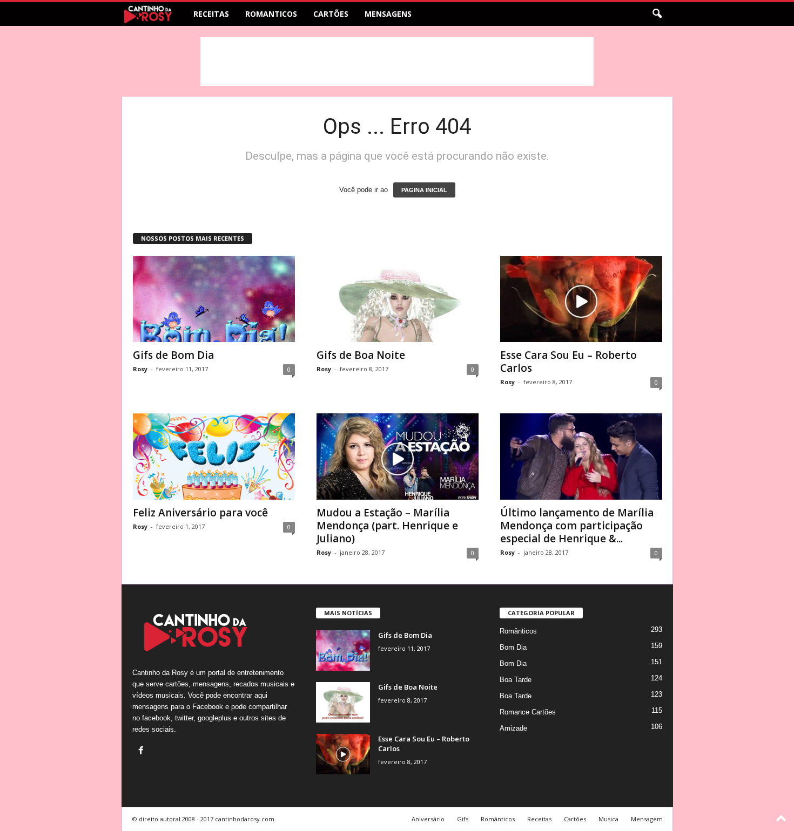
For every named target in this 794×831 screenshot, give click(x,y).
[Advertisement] (397, 61)
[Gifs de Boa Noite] (398, 299)
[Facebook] (142, 751)
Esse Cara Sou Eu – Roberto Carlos (568, 361)
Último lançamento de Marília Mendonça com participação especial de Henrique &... (577, 526)
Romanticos (271, 14)
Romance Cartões (528, 712)
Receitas (211, 14)
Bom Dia (513, 647)
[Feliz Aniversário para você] (214, 456)
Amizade (513, 728)
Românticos (518, 631)
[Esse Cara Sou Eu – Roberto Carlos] (581, 299)
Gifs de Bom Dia (173, 355)
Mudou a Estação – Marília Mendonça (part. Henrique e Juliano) (387, 526)
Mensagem (647, 819)
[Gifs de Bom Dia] (214, 299)
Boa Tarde (515, 680)
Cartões (330, 14)
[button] (657, 14)
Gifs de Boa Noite (361, 355)
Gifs (462, 819)
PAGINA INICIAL (424, 190)
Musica (608, 819)
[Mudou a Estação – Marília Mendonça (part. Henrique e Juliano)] (398, 456)
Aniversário (428, 819)
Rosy (140, 369)
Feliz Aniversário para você (200, 513)
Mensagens (388, 14)
